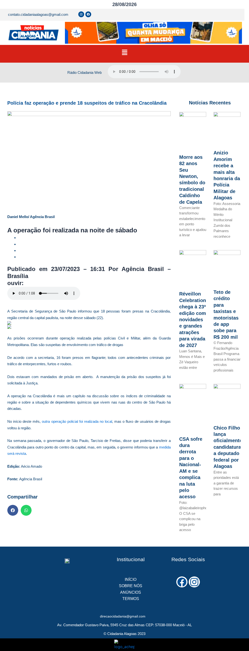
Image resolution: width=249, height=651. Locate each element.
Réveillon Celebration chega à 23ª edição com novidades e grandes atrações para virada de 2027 (192, 319)
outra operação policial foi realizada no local (77, 421)
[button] (124, 52)
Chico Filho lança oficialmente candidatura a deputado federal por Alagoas (227, 447)
